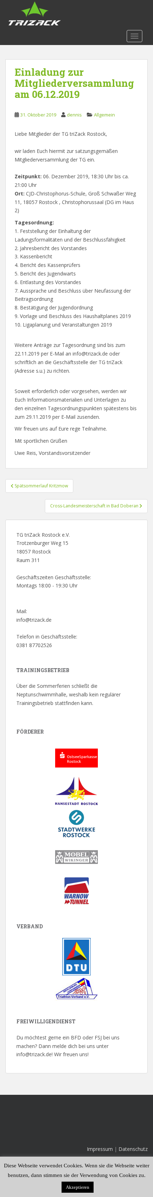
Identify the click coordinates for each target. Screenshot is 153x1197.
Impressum (100, 1149)
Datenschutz (133, 1149)
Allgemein (104, 114)
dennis (74, 114)
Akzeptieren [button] (77, 1187)
